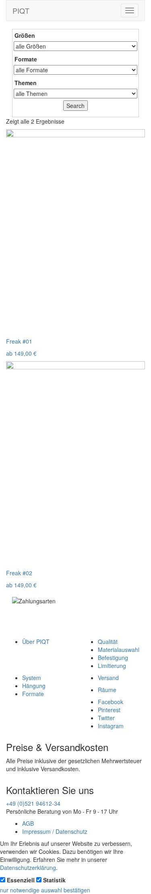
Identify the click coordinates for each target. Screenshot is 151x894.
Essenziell (21, 880)
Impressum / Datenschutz (54, 831)
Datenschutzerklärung (28, 867)
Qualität (108, 641)
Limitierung (112, 666)
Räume (107, 690)
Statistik (54, 880)
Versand (108, 678)
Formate (33, 694)
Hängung (34, 686)
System (31, 678)
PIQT (20, 10)
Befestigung (113, 658)
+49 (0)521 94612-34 (33, 803)
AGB (28, 823)
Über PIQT (36, 641)
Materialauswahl (118, 650)
